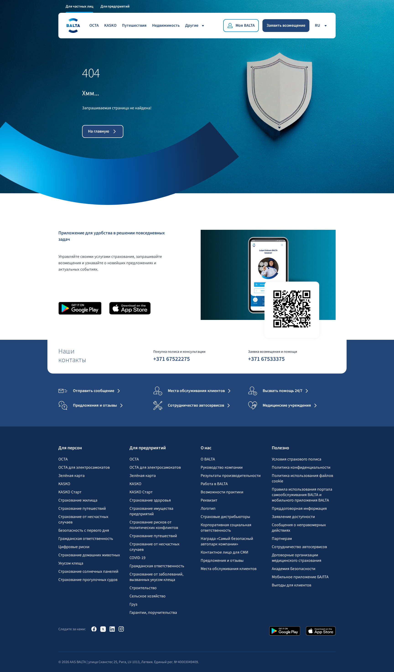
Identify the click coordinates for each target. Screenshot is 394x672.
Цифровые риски (73, 547)
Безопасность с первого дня (83, 530)
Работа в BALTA (214, 484)
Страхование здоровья (150, 500)
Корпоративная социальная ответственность (226, 527)
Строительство (143, 588)
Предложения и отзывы (222, 560)
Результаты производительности (231, 476)
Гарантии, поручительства (153, 612)
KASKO (110, 25)
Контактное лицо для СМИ (224, 552)
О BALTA (208, 459)
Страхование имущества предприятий (151, 511)
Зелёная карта (71, 476)
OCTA (94, 25)
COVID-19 (137, 558)
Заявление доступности (293, 517)
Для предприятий (115, 6)
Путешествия (134, 25)
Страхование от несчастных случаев (83, 519)
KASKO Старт (69, 492)
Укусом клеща (70, 563)
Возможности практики (222, 492)
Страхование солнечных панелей (88, 571)
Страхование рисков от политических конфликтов (154, 525)
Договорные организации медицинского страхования (296, 557)
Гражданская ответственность (85, 538)
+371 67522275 (171, 359)
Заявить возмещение (286, 25)
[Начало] (73, 25)
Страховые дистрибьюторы (225, 517)
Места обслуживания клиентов (229, 569)
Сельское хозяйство (148, 596)
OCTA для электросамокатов (84, 467)
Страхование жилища (77, 500)
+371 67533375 (266, 359)
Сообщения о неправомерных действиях (299, 527)
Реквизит (209, 500)
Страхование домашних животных (89, 555)
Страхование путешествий (82, 508)
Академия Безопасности (293, 569)
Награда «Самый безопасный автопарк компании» (227, 541)
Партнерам (282, 538)
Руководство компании (222, 467)
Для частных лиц (79, 6)
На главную (98, 131)
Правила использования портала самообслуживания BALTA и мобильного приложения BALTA (302, 495)
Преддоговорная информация (299, 508)
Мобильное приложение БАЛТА (300, 577)
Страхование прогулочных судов (87, 580)
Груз (133, 604)
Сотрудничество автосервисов (299, 547)
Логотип (208, 508)
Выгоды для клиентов (291, 585)
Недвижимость (166, 25)
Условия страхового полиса (296, 459)
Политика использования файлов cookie (302, 478)
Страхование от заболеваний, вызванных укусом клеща (156, 577)
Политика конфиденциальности (301, 467)
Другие (191, 25)
